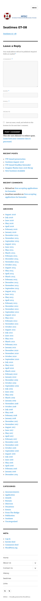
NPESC (5, 597)
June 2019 (9, 392)
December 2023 (11, 282)
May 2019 (9, 395)
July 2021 (9, 333)
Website (6, 111)
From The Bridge (12, 513)
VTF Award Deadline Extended (17, 165)
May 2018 (9, 412)
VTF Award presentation (15, 159)
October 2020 (11, 356)
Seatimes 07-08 (9, 34)
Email (6, 101)
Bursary (8, 501)
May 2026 (9, 223)
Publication (10, 515)
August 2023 (10, 291)
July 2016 (9, 457)
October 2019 (10, 383)
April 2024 (9, 274)
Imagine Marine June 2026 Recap (19, 168)
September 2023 (12, 288)
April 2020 (9, 368)
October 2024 (11, 265)
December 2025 (11, 235)
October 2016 (10, 448)
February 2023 (11, 303)
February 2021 (11, 344)
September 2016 (12, 451)
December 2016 (11, 442)
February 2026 (11, 229)
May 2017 (9, 433)
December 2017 (11, 421)
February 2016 (11, 469)
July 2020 (9, 362)
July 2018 (9, 409)
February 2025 (11, 256)
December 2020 (11, 350)
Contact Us (8, 568)
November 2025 (12, 238)
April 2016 (9, 466)
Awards (8, 498)
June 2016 (9, 460)
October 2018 (10, 406)
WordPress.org (11, 548)
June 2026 (9, 220)
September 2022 (12, 312)
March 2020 (10, 371)
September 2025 (12, 241)
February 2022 (11, 321)
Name (6, 91)
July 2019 (9, 389)
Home (5, 558)
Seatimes (9, 518)
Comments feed (11, 545)
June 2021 (9, 336)
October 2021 (10, 327)
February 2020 (11, 374)
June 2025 (9, 247)
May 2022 (9, 318)
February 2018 (11, 415)
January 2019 (10, 401)
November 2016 (11, 445)
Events (8, 510)
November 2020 (12, 353)
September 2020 (12, 359)
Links (5, 584)
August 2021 (10, 330)
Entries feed (10, 542)
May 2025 (9, 250)
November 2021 (11, 324)
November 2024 (12, 262)
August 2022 (10, 315)
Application (10, 495)
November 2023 (12, 285)
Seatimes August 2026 (14, 162)
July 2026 (9, 217)
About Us (7, 563)
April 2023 (9, 300)
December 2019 (11, 380)
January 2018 (10, 418)
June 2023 (9, 294)
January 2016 (10, 471)
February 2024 (11, 279)
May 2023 (9, 297)
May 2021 (9, 339)
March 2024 (10, 276)
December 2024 (11, 259)
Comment (8, 59)
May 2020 (9, 365)
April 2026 (9, 226)
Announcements (12, 492)
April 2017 (9, 436)
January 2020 (10, 377)
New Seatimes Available (15, 171)
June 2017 (9, 430)
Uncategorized (11, 521)
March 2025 (10, 253)
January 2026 (10, 232)
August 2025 (10, 244)
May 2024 (9, 271)
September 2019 (12, 386)
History (6, 573)
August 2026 (10, 214)
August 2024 (10, 268)
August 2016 (10, 454)
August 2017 (10, 427)
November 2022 (12, 309)
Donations (9, 507)
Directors (9, 504)
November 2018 (11, 404)
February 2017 (11, 439)
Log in (8, 539)
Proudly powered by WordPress (19, 597)
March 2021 (10, 341)
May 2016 (9, 463)
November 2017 (11, 424)
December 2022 (11, 306)
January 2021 (10, 347)
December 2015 (11, 474)
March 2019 (10, 398)
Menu (34, 8)
